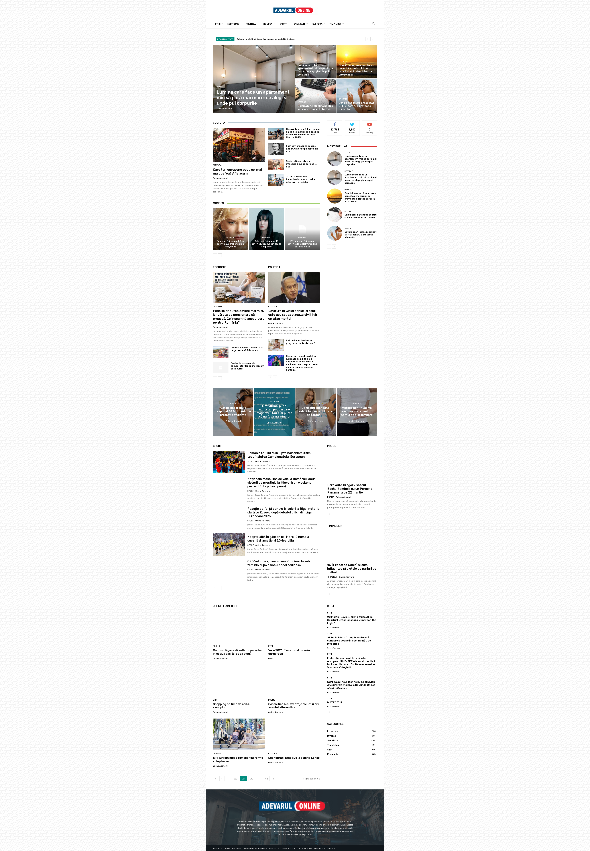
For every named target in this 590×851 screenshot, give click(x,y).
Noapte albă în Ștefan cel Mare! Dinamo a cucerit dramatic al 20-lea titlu (278, 538)
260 (235, 778)
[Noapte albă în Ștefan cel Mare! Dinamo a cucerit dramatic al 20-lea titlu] (229, 544)
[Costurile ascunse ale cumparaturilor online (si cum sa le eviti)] (220, 367)
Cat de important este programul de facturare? (300, 342)
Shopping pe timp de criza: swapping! (231, 705)
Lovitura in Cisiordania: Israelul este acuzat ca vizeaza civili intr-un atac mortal (293, 314)
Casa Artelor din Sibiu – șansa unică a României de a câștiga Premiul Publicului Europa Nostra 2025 (303, 133)
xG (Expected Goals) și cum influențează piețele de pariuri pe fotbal (351, 568)
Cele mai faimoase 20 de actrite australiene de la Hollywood (230, 244)
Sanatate (299, 23)
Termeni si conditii (221, 848)
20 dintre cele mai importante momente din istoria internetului (300, 179)
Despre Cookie (305, 848)
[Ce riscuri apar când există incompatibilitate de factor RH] (315, 412)
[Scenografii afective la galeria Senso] (294, 734)
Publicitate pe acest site (255, 848)
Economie (233, 23)
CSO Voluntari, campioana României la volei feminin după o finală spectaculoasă (279, 563)
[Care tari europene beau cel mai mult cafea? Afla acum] (239, 145)
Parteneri (236, 848)
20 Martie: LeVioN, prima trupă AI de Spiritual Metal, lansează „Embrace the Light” (351, 620)
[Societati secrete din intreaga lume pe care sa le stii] (276, 164)
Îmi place (334, 123)
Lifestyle (302, 61)
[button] (373, 24)
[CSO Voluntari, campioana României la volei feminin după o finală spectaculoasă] (229, 571)
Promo (330, 497)
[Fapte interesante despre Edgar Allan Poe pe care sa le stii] (276, 149)
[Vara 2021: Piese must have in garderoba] (294, 626)
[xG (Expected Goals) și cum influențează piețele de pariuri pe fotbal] (352, 546)
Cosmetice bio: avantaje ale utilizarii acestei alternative (293, 705)
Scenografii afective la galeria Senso (294, 758)
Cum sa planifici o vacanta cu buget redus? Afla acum (247, 349)
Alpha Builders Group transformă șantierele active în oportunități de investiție (349, 640)
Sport (283, 23)
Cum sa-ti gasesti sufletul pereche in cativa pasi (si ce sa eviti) (237, 651)
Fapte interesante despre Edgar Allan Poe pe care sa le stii (302, 149)
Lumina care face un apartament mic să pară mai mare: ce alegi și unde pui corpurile (280, 39)
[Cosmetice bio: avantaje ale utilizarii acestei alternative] (294, 680)
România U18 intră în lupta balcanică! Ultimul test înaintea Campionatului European (280, 455)
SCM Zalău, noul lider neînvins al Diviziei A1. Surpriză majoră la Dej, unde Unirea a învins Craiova (351, 685)
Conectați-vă (352, 123)
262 (251, 778)
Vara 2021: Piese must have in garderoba (289, 651)
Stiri (217, 23)
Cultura (317, 23)
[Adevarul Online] (295, 10)
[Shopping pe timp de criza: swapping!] (239, 680)
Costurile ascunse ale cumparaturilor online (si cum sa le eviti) (247, 366)
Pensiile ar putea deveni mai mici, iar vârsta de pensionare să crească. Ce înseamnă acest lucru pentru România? (238, 316)
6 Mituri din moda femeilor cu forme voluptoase (238, 759)
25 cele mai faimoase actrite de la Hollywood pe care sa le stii (302, 244)
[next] (372, 39)
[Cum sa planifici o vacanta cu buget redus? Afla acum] (220, 352)
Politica (251, 23)
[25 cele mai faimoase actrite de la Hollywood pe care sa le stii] (302, 229)
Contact (331, 848)
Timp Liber (335, 23)
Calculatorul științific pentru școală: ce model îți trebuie (360, 216)
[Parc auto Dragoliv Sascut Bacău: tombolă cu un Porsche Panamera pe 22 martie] (352, 466)
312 (266, 778)
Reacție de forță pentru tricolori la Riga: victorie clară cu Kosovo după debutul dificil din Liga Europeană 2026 (283, 512)
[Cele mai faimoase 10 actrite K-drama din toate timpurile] (266, 229)
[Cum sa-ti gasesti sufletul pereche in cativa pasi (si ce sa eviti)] (239, 626)
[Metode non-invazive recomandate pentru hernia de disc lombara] (357, 412)
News (270, 658)
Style (220, 86)
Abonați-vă (369, 123)
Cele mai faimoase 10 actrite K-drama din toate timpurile (266, 244)
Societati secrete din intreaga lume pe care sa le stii (301, 164)
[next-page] (220, 255)
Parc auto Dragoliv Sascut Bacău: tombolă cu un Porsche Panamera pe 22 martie (349, 488)
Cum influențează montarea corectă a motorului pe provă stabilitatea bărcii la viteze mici (360, 197)
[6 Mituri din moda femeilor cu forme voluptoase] (239, 734)
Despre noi (319, 848)
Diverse (342, 61)
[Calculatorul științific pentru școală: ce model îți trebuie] (315, 96)
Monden (268, 23)
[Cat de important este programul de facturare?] (276, 345)
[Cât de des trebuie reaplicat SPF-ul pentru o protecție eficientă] (356, 96)
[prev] (367, 39)
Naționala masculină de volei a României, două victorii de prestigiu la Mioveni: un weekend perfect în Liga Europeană (281, 482)
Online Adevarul (220, 178)
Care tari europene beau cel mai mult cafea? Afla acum (237, 171)
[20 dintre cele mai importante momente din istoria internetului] (276, 180)
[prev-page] (215, 255)
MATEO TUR (334, 702)
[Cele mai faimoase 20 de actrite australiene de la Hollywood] (230, 229)
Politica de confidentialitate (282, 848)
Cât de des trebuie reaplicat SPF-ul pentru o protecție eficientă (360, 235)
